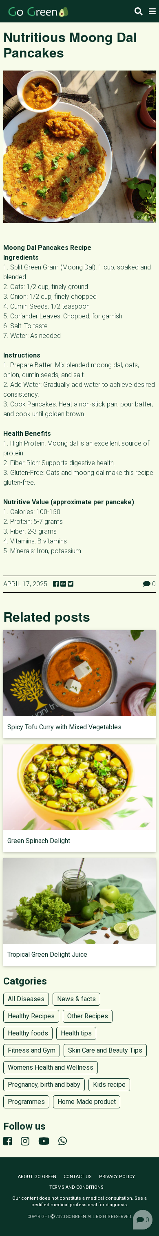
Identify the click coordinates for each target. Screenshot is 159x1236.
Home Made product (86, 1102)
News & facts (76, 999)
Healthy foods (28, 1033)
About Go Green (37, 1176)
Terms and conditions (76, 1187)
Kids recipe (109, 1084)
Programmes (26, 1102)
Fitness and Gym (31, 1050)
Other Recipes (87, 1016)
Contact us (78, 1176)
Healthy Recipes (31, 1016)
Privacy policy (117, 1176)
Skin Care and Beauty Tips (105, 1050)
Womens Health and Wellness (50, 1067)
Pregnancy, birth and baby (44, 1084)
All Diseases (26, 999)
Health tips (76, 1033)
